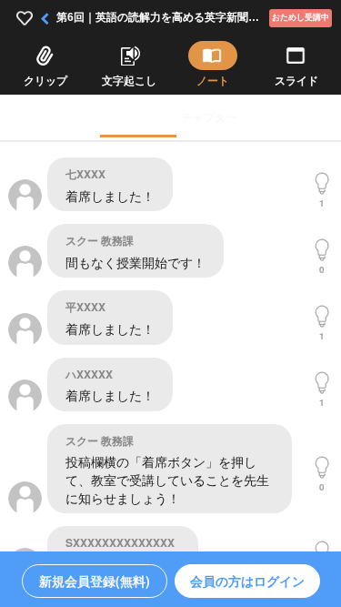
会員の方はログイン (247, 581)
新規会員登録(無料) (94, 581)
